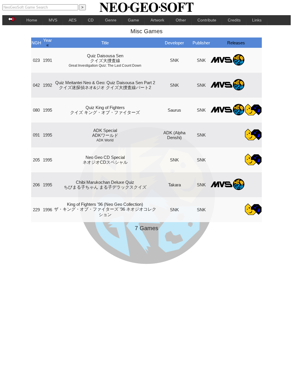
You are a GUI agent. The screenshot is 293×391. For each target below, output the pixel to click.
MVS (53, 20)
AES (72, 20)
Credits (234, 20)
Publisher (201, 42)
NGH (36, 42)
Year (47, 40)
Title (105, 42)
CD (91, 20)
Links (257, 20)
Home (31, 20)
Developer (174, 42)
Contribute (206, 20)
